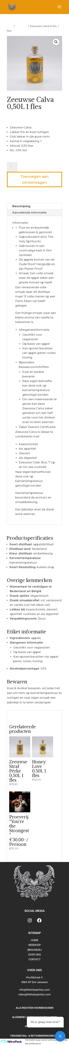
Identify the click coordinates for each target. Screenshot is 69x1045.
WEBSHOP (34, 945)
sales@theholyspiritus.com (34, 994)
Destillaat (21, 26)
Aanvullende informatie (29, 212)
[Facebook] (39, 920)
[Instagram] (29, 920)
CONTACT (34, 959)
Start (10, 26)
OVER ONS (34, 954)
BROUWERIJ (34, 949)
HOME (34, 940)
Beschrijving (21, 206)
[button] (56, 42)
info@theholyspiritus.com (34, 989)
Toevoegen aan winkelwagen (34, 179)
